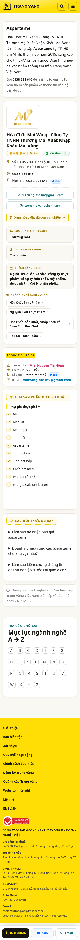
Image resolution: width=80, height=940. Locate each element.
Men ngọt (20, 430)
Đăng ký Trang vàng (18, 772)
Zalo (57, 181)
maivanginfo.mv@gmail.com (47, 379)
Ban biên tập (12, 737)
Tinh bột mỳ (22, 453)
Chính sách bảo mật (18, 763)
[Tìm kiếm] (61, 6)
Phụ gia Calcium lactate (30, 484)
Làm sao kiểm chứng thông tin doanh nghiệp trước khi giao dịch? (37, 567)
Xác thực (10, 746)
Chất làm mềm (24, 469)
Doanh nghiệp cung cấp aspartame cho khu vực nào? (39, 551)
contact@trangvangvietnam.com (23, 911)
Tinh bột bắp (22, 461)
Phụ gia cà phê (24, 477)
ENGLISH (10, 808)
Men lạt (18, 422)
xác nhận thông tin (28, 66)
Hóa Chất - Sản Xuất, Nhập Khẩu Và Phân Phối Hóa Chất (35, 324)
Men (16, 414)
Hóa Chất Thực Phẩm (25, 303)
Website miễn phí (16, 790)
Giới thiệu (10, 728)
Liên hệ (8, 799)
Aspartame (21, 445)
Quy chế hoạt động (17, 754)
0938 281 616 (23, 174)
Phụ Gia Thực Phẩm (24, 336)
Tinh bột (19, 437)
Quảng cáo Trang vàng (20, 781)
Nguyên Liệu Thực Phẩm (27, 312)
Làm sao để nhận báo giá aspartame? (31, 534)
